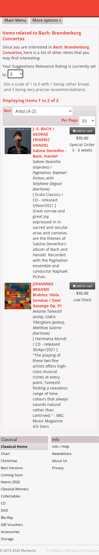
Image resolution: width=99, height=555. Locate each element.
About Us (59, 460)
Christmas (9, 460)
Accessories (10, 531)
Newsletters (62, 453)
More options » (46, 20)
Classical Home (14, 446)
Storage (7, 538)
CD (3, 503)
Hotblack (56, 550)
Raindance (74, 550)
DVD (4, 510)
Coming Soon (12, 475)
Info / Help (60, 446)
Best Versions (12, 467)
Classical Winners (15, 488)
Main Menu (15, 20)
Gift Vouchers (12, 524)
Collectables (10, 496)
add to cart (84, 130)
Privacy (58, 467)
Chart (5, 453)
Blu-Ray (7, 517)
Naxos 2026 (10, 481)
